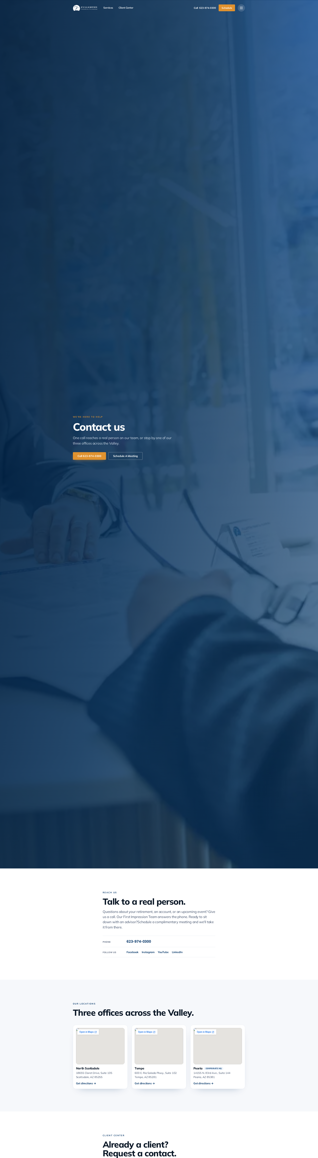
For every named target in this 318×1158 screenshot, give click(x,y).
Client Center (126, 7)
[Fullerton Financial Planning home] (85, 8)
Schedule (227, 7)
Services (108, 7)
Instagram (148, 952)
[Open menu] (241, 8)
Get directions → (86, 1083)
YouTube (163, 952)
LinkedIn (177, 952)
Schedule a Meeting (125, 456)
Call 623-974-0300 (89, 456)
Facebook (132, 952)
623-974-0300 (139, 941)
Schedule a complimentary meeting (164, 922)
